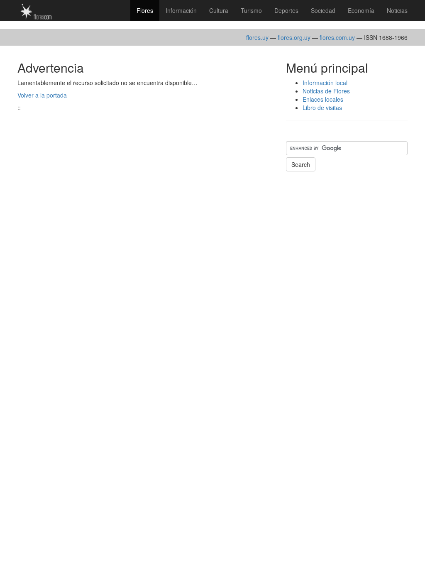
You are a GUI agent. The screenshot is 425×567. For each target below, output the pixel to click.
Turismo (251, 10)
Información (181, 10)
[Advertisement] (347, 253)
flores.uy (257, 37)
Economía (361, 10)
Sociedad (323, 10)
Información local (325, 82)
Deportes (286, 10)
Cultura (218, 10)
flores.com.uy (337, 37)
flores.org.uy (294, 37)
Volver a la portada (42, 95)
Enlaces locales (323, 99)
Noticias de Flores (326, 91)
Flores (145, 10)
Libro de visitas (322, 107)
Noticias (397, 10)
